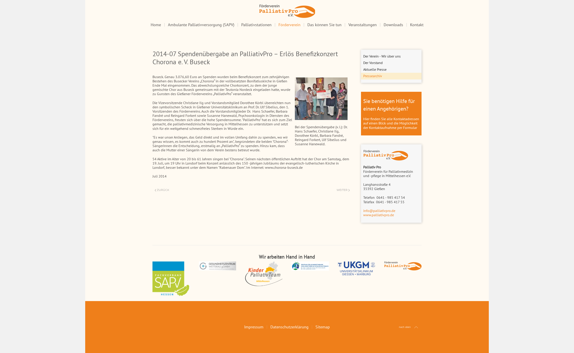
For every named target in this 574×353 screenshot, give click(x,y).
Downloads (393, 24)
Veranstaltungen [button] (362, 24)
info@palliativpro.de (379, 210)
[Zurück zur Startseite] (287, 11)
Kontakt (417, 24)
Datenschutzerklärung (289, 327)
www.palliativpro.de (378, 215)
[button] (416, 327)
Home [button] (156, 24)
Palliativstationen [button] (256, 24)
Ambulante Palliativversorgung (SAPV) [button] (201, 24)
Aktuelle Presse (375, 69)
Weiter (342, 190)
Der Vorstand (373, 62)
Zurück (163, 190)
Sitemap (322, 327)
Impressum (253, 327)
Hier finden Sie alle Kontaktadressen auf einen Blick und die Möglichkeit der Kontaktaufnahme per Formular (391, 123)
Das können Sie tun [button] (324, 24)
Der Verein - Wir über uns (382, 56)
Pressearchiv (372, 76)
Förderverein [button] (289, 24)
